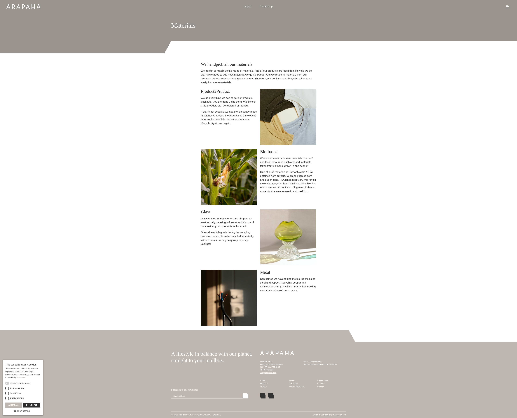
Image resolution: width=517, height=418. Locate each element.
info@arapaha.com (268, 373)
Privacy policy (339, 415)
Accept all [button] (13, 405)
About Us (264, 384)
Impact (247, 6)
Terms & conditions (322, 415)
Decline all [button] (31, 405)
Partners (320, 384)
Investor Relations (296, 386)
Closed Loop (266, 6)
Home (262, 381)
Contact (320, 386)
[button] (22, 411)
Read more (21, 377)
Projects (263, 386)
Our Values (293, 384)
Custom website (202, 415)
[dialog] (23, 387)
